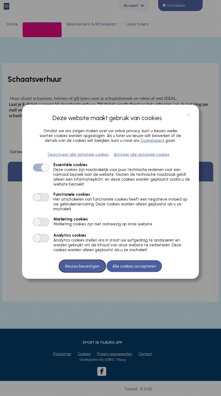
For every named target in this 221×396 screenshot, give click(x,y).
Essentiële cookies (70, 164)
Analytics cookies (69, 235)
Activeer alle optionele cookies (141, 154)
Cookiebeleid (152, 140)
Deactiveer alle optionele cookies (78, 154)
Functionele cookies (71, 194)
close (188, 114)
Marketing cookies (70, 218)
